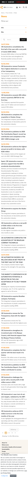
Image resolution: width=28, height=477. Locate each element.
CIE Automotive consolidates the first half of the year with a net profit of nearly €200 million (13, 49)
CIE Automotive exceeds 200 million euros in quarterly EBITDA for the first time (13, 97)
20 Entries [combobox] (13, 429)
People (4, 451)
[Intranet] (16, 7)
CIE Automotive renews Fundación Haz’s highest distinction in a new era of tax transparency (14, 68)
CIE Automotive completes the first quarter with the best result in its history (13, 352)
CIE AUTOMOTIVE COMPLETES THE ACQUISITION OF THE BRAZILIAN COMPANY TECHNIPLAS (13, 240)
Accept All (13, 475)
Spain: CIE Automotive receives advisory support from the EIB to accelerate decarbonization (12, 163)
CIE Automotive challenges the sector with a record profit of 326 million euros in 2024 (12, 379)
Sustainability (6, 449)
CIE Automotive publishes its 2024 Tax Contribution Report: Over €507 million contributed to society (13, 367)
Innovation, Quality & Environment (11, 447)
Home (2, 13)
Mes (2, 32)
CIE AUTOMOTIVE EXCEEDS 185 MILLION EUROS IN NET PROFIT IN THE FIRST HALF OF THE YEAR (13, 259)
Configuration (4, 475)
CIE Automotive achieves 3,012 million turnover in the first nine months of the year (12, 413)
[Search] (23, 39)
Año (2, 28)
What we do (5, 445)
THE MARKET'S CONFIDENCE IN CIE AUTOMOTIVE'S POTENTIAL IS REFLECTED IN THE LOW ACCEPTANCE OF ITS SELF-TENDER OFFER (14, 279)
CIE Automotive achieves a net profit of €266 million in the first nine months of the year (14, 225)
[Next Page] (15, 432)
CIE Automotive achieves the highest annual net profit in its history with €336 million (14, 149)
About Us (4, 443)
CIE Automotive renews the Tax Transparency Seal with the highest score (13, 315)
